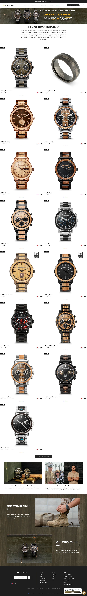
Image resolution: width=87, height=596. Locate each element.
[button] (80, 5)
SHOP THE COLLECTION (43, 456)
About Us (54, 574)
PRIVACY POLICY (40, 588)
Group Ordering (43, 582)
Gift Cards (42, 580)
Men (41, 574)
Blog (53, 580)
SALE (57, 5)
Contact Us (66, 580)
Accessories (43, 5)
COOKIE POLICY (47, 588)
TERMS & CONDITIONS (31, 588)
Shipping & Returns (68, 576)
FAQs (65, 582)
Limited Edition (34, 5)
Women (41, 576)
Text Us (53, 576)
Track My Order (67, 574)
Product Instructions (69, 578)
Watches (26, 5)
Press (53, 578)
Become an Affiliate (68, 584)
